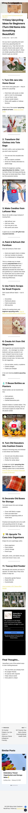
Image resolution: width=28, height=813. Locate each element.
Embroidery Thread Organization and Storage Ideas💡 (13, 775)
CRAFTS (11, 15)
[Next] (24, 769)
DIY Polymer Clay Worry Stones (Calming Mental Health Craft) (21, 732)
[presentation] (14, 762)
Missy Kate (6, 37)
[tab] (12, 785)
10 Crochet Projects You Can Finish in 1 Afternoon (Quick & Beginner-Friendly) (7, 734)
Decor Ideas (17, 15)
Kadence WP (20, 808)
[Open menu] (24, 3)
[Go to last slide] (4, 769)
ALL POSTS (5, 15)
